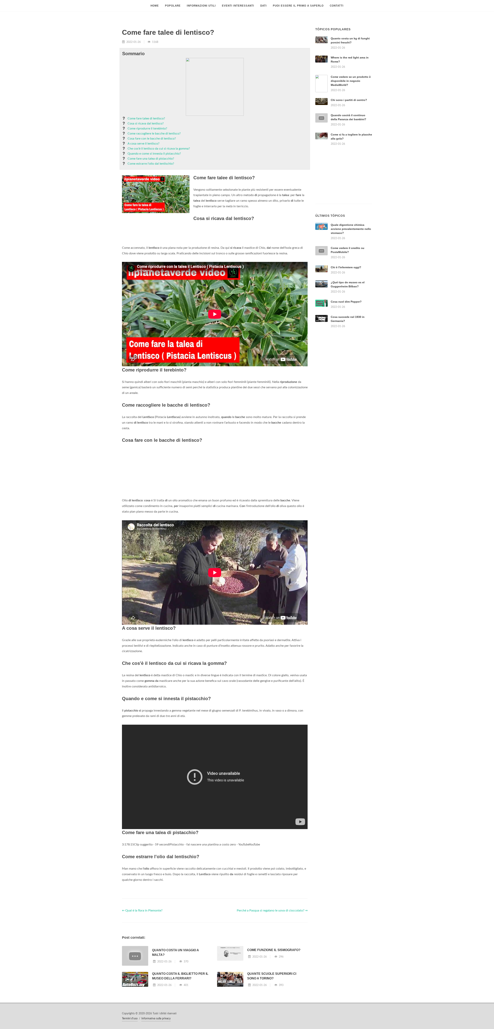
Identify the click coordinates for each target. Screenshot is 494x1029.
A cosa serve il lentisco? (143, 143)
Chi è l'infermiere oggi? (346, 267)
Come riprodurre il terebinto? (147, 128)
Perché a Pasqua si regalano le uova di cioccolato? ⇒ (272, 910)
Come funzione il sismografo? (273, 950)
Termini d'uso (130, 1018)
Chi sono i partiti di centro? (349, 100)
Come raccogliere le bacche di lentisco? (154, 133)
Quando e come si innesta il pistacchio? (154, 153)
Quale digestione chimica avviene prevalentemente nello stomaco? (351, 228)
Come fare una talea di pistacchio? (151, 158)
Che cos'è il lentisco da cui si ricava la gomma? (159, 148)
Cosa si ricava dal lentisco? (146, 123)
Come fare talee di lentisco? (146, 118)
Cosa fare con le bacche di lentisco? (152, 138)
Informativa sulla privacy (156, 1018)
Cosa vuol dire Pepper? (346, 301)
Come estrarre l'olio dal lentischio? (151, 163)
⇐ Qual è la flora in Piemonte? (142, 910)
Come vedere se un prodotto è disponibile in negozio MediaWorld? (351, 80)
